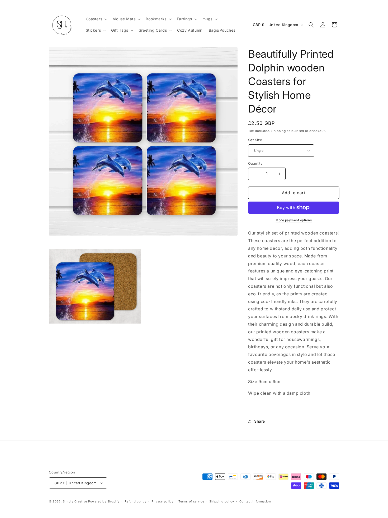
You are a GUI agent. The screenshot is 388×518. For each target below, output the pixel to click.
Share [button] (259, 421)
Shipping (278, 131)
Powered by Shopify (104, 501)
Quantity (255, 163)
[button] (96, 19)
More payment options (294, 220)
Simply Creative (75, 501)
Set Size (255, 140)
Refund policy (135, 501)
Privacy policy (162, 501)
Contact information (255, 501)
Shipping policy (221, 501)
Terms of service (191, 501)
